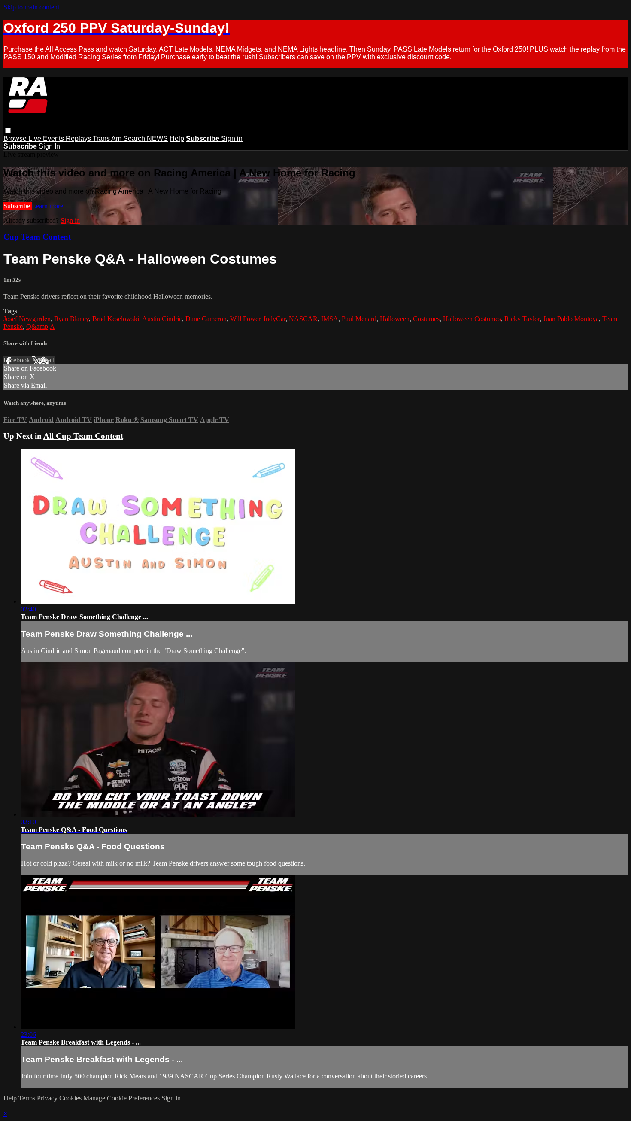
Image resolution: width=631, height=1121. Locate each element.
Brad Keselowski (115, 318)
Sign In (49, 146)
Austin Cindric (162, 318)
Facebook (17, 360)
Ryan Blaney (71, 318)
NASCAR (303, 318)
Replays (79, 138)
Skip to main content (31, 7)
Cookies (71, 1098)
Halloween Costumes (472, 318)
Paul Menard (359, 318)
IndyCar (274, 318)
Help (177, 138)
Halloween (395, 318)
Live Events (47, 138)
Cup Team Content (37, 236)
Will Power (245, 318)
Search (135, 138)
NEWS (157, 138)
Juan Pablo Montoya (571, 318)
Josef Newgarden (27, 318)
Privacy (48, 1098)
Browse (15, 138)
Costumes (426, 318)
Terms (27, 1098)
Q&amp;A (40, 326)
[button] (8, 130)
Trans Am (108, 138)
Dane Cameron (206, 318)
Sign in (232, 138)
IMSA (329, 318)
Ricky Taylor (522, 318)
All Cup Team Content (83, 436)
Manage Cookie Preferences (122, 1098)
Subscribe (17, 206)
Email (47, 360)
